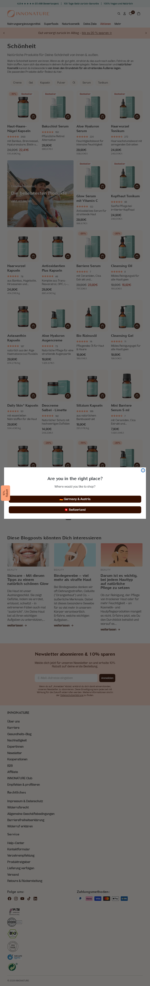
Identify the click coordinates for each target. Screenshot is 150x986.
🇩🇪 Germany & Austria (75, 499)
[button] (5, 493)
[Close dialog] (143, 470)
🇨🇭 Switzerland (75, 509)
